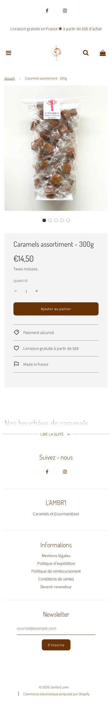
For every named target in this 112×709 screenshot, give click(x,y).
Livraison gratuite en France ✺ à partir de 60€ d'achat (56, 28)
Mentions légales (56, 555)
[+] (37, 291)
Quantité (20, 281)
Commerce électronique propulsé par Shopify (56, 694)
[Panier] (102, 53)
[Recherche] (85, 53)
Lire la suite (52, 434)
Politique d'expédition (56, 563)
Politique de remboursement (56, 571)
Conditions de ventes (56, 579)
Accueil (9, 78)
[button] (44, 220)
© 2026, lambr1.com (54, 687)
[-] (15, 291)
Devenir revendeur (56, 586)
